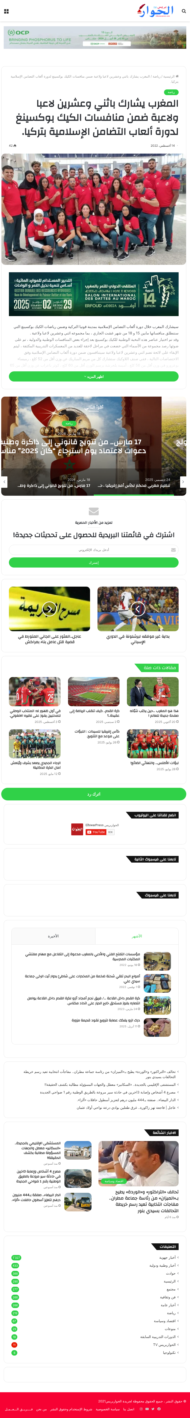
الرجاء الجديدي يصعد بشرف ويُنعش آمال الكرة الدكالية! (36, 765)
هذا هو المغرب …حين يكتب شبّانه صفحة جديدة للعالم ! (154, 713)
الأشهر (137, 936)
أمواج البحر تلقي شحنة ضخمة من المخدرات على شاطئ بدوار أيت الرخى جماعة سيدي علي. (82, 978)
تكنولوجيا (169, 1353)
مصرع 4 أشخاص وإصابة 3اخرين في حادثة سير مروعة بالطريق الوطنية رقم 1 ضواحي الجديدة (108, 1092)
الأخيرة (53, 936)
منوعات (170, 1329)
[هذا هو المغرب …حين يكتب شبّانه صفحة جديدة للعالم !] (153, 691)
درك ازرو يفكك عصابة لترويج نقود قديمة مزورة (105, 1020)
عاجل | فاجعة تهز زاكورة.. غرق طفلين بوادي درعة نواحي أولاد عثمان (126, 1108)
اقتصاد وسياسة (165, 1321)
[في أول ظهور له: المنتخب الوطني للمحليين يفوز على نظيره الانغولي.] (35, 691)
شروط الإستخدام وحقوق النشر (71, 1409)
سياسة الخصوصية (108, 1409)
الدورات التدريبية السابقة (158, 1337)
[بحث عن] (183, 12)
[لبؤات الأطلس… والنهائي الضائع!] (153, 744)
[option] (134, 482)
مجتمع (171, 1289)
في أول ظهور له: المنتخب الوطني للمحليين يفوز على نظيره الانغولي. (35, 713)
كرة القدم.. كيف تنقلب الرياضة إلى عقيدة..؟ (94, 713)
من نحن (41, 1409)
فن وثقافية (168, 1297)
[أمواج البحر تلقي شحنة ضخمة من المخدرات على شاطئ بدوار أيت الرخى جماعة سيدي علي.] (157, 983)
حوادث (171, 1273)
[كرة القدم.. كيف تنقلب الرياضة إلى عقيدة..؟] (94, 691)
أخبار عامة (168, 1305)
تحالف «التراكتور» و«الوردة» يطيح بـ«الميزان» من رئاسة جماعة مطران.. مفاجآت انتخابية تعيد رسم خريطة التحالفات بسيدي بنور (144, 1201)
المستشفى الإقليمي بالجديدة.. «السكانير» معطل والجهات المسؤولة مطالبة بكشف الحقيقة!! (110, 1085)
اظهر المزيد (95, 376)
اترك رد (93, 793)
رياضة (157, 76)
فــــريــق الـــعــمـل (19, 1409)
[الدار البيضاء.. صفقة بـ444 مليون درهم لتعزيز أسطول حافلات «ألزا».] (78, 1202)
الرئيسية (169, 76)
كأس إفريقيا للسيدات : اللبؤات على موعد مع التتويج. (97, 733)
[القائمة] (6, 12)
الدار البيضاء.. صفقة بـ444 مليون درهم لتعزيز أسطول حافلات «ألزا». (126, 1100)
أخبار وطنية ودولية (162, 1265)
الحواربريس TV (164, 1345)
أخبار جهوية (167, 1257)
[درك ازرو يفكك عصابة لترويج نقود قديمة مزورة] (157, 1027)
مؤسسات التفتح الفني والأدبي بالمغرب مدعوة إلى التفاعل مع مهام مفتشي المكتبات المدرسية (82, 956)
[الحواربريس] (154, 10)
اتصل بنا (128, 1409)
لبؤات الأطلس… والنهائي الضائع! (155, 763)
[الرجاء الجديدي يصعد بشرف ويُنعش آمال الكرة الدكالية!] (35, 744)
